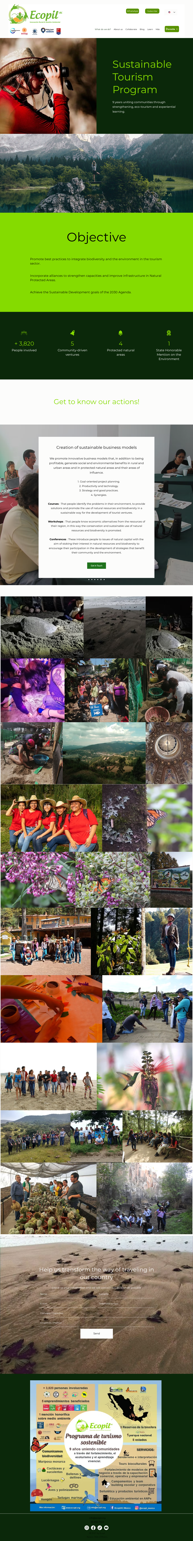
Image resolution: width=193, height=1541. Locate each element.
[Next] (181, 505)
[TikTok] (99, 1528)
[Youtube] (106, 1528)
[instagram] (86, 1528)
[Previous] (12, 505)
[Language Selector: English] (170, 12)
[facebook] (93, 1528)
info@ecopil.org (97, 1518)
